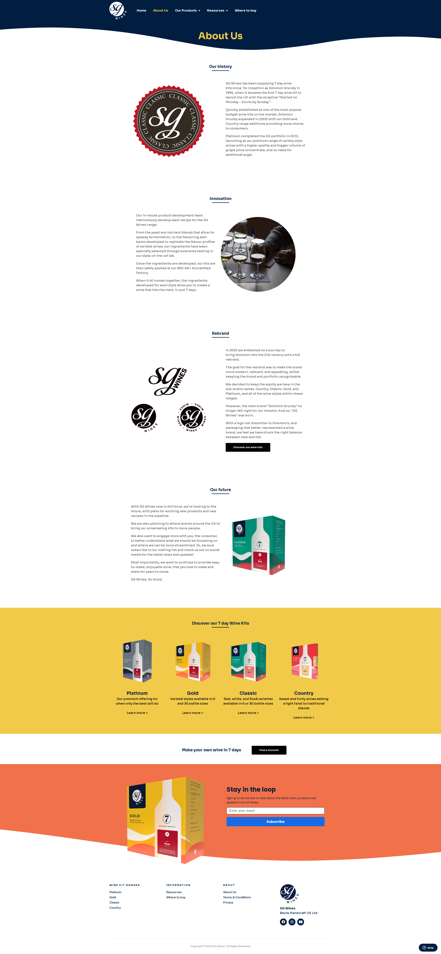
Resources (215, 10)
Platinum (137, 693)
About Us (160, 10)
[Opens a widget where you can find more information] (428, 948)
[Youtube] (300, 921)
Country (304, 693)
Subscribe (275, 821)
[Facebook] (283, 921)
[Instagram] (292, 921)
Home (141, 10)
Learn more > (137, 713)
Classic (248, 693)
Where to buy (245, 10)
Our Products (186, 10)
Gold (192, 693)
